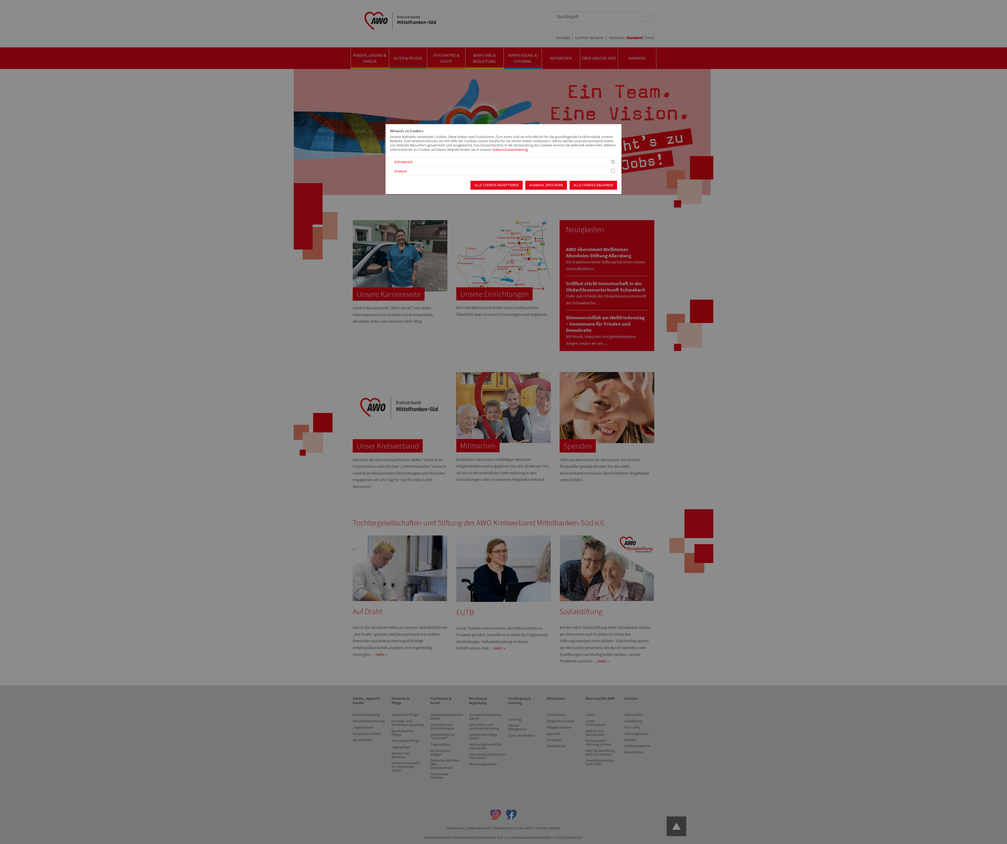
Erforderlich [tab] (403, 162)
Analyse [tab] (400, 171)
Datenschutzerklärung (510, 149)
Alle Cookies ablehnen (593, 185)
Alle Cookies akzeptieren (496, 185)
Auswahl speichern (546, 185)
